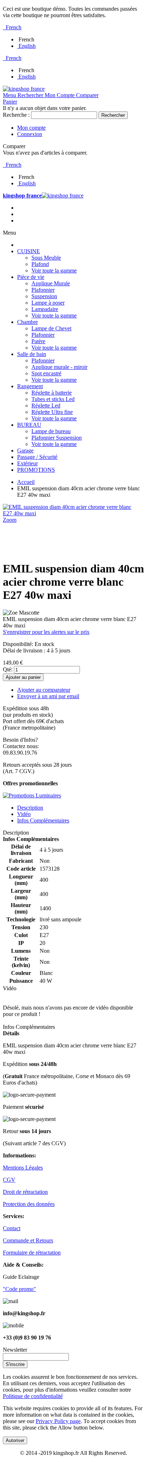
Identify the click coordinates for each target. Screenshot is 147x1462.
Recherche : (16, 115)
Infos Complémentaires (43, 820)
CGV (9, 1180)
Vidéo (24, 814)
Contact (11, 1228)
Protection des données (29, 1204)
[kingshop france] (24, 89)
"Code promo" (19, 1289)
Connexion (29, 134)
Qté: (7, 669)
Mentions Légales (23, 1168)
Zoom (9, 520)
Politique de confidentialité (33, 1396)
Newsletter (15, 1350)
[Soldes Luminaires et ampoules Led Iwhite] (32, 795)
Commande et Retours (28, 1240)
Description (30, 808)
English (27, 46)
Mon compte (31, 128)
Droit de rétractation (25, 1192)
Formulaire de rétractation (32, 1253)
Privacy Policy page (58, 1421)
